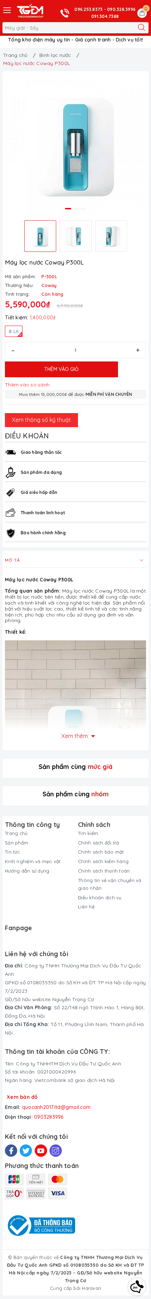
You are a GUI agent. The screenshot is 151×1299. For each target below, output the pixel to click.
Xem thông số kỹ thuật (41, 419)
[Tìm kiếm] (141, 27)
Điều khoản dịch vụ (100, 897)
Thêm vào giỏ (61, 369)
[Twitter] (26, 1150)
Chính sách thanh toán (104, 871)
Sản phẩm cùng (75, 767)
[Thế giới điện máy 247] (30, 11)
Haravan (91, 1288)
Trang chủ (16, 833)
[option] (75, 144)
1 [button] (68, 208)
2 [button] (75, 208)
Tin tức (12, 852)
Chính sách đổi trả (98, 843)
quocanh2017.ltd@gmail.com (56, 1107)
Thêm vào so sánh (27, 384)
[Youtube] (41, 1150)
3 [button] (83, 208)
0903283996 (49, 1117)
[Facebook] (11, 1150)
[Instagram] (56, 1150)
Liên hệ (86, 906)
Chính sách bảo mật (101, 852)
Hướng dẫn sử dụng (27, 871)
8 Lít (14, 331)
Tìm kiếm (88, 833)
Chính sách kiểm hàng (103, 861)
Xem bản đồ (22, 1097)
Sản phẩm (16, 843)
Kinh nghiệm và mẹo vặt (33, 861)
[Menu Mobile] (7, 9)
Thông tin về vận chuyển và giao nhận (110, 884)
